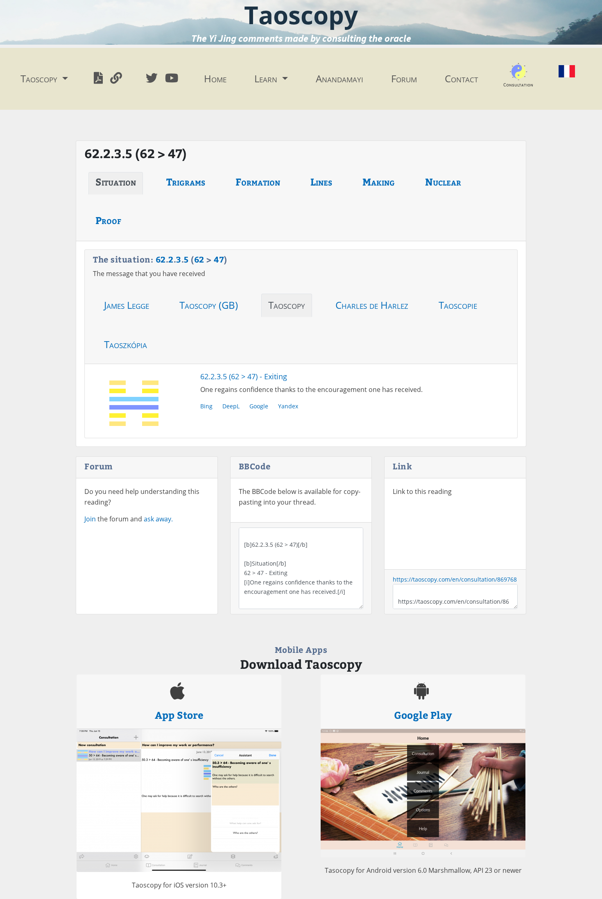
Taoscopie (458, 305)
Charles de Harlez (371, 305)
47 (219, 259)
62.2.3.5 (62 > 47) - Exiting (243, 376)
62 (161, 259)
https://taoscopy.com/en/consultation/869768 (455, 579)
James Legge (126, 305)
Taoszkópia (125, 344)
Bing (206, 406)
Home (215, 78)
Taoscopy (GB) (208, 305)
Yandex (288, 406)
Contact (461, 78)
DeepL (231, 406)
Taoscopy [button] (40, 78)
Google (258, 406)
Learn (267, 78)
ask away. (158, 518)
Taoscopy (286, 305)
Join (90, 518)
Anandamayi (339, 78)
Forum (404, 78)
